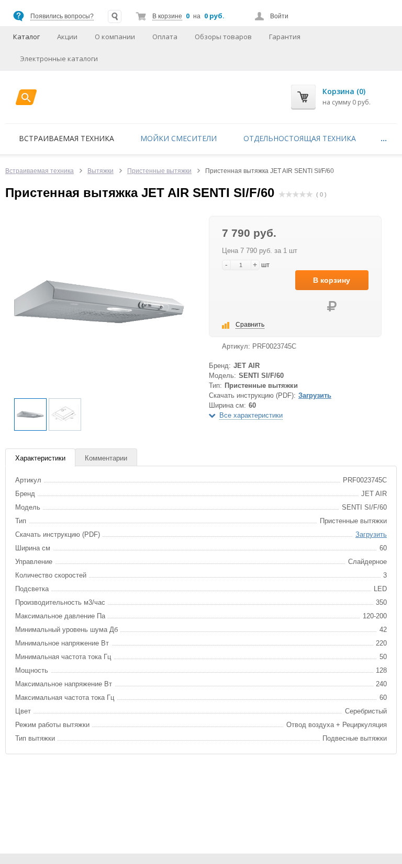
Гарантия (284, 36)
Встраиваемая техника (66, 138)
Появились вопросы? (62, 16)
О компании (115, 36)
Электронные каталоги (59, 58)
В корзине (167, 16)
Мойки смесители (178, 138)
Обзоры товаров (223, 36)
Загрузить (314, 395)
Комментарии (106, 458)
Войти (279, 16)
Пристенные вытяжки (159, 171)
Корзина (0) (343, 91)
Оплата (164, 36)
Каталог (26, 36)
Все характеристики (251, 415)
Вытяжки (100, 171)
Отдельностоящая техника (299, 138)
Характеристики (40, 458)
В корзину (331, 280)
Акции (67, 36)
